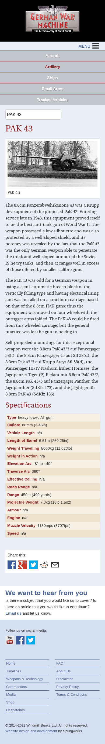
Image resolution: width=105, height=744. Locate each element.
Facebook (12, 564)
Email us (13, 613)
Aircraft (53, 56)
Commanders (16, 686)
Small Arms (52, 89)
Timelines (13, 671)
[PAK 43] (53, 164)
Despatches (15, 710)
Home (10, 663)
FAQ (59, 663)
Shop (10, 702)
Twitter (33, 564)
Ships (52, 78)
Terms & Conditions (71, 694)
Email (55, 564)
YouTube (9, 640)
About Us (63, 671)
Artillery (52, 67)
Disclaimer (64, 679)
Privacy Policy (67, 686)
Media (11, 694)
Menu (84, 46)
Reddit (44, 564)
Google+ (22, 564)
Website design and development (31, 731)
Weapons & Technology (24, 679)
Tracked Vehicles (52, 100)
